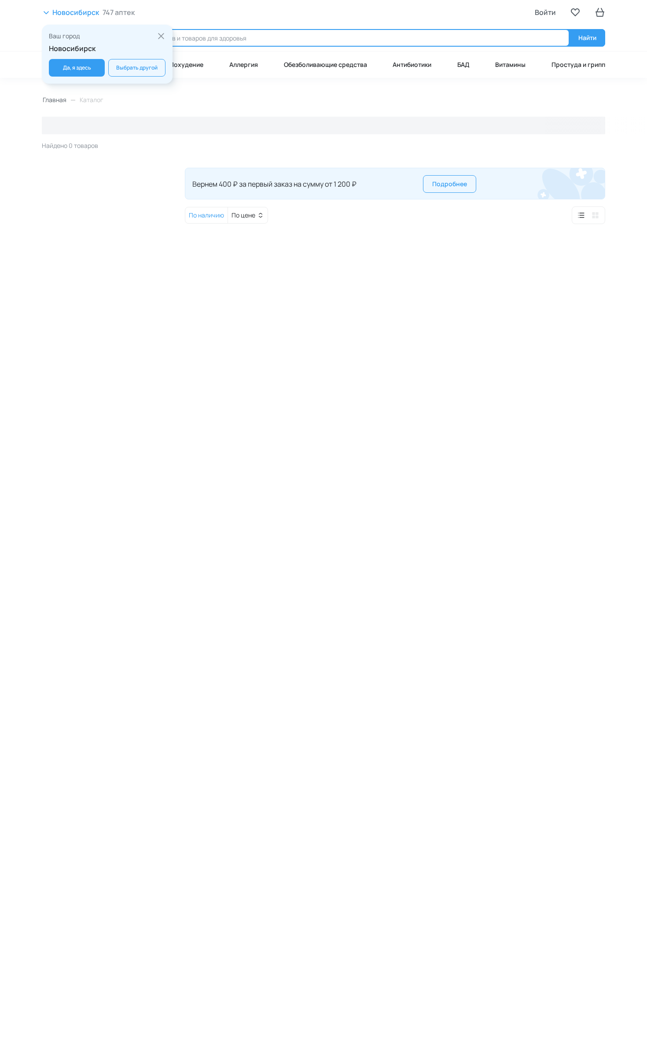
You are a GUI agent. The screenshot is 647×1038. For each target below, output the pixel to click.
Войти (545, 12)
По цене (243, 215)
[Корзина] (600, 12)
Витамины (510, 64)
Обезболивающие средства (325, 64)
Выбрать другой (137, 67)
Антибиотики (412, 64)
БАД (463, 64)
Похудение (186, 64)
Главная (54, 100)
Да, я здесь (77, 67)
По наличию (206, 215)
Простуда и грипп (578, 64)
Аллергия (243, 64)
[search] (344, 38)
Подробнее (449, 184)
